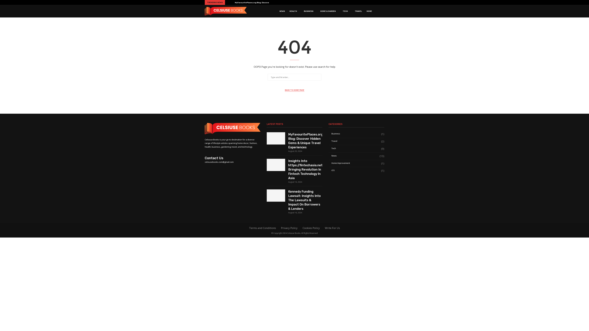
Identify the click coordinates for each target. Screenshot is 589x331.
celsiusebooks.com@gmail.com (219, 162)
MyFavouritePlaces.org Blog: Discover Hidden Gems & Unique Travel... (267, 3)
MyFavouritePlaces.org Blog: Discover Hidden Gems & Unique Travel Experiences (305, 141)
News (282, 11)
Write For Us (332, 228)
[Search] (382, 11)
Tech (345, 11)
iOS (357, 170)
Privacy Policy (289, 228)
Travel (358, 11)
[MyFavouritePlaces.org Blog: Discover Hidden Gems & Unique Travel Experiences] (276, 138)
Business (308, 11)
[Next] (232, 2)
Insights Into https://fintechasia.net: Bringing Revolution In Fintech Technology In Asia (305, 169)
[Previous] (228, 2)
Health (293, 11)
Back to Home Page (294, 90)
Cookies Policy (311, 228)
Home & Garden (328, 11)
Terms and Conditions (262, 228)
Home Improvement (357, 163)
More (369, 11)
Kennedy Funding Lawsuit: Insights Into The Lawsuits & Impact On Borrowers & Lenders (304, 200)
